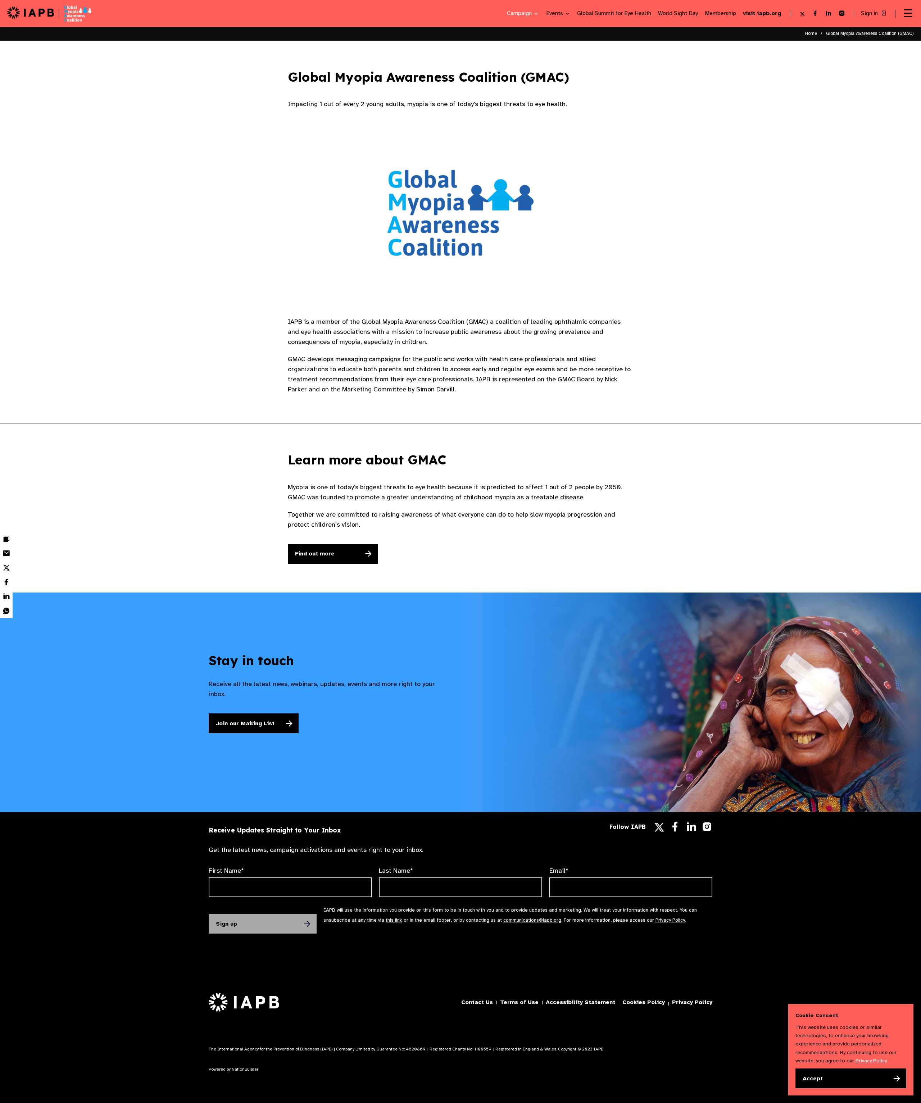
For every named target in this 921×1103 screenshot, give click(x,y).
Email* (558, 871)
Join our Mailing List (245, 723)
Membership (720, 13)
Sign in (870, 13)
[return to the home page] (30, 13)
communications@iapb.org (532, 920)
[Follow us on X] (659, 827)
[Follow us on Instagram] (707, 828)
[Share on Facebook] (6, 582)
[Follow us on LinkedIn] (691, 828)
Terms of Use (519, 1002)
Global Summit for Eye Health (614, 13)
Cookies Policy (643, 1002)
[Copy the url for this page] (6, 539)
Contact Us (477, 1002)
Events (555, 13)
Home (811, 33)
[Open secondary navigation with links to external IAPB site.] (908, 13)
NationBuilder (245, 1069)
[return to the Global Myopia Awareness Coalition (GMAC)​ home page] (75, 13)
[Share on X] (6, 567)
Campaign (520, 13)
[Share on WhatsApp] (6, 611)
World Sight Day (678, 13)
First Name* (226, 871)
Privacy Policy (670, 920)
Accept (813, 1078)
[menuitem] (6, 539)
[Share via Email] (6, 553)
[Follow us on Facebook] (675, 828)
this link (394, 920)
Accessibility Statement (580, 1002)
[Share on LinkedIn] (6, 596)
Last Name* (396, 871)
